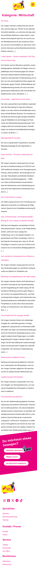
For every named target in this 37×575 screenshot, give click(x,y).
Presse (5, 535)
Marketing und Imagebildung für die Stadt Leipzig (18, 276)
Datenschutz (7, 564)
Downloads (7, 548)
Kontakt (5, 531)
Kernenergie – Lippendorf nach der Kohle (15, 99)
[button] (32, 4)
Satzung (5, 520)
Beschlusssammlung (10, 517)
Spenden (6, 513)
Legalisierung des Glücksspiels (12, 377)
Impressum (6, 561)
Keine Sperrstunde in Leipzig (11, 197)
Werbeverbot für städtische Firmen (13, 357)
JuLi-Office (6, 551)
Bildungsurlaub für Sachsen (10, 138)
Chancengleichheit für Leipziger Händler (15, 315)
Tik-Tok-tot (4, 21)
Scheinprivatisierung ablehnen (11, 397)
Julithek (5, 545)
